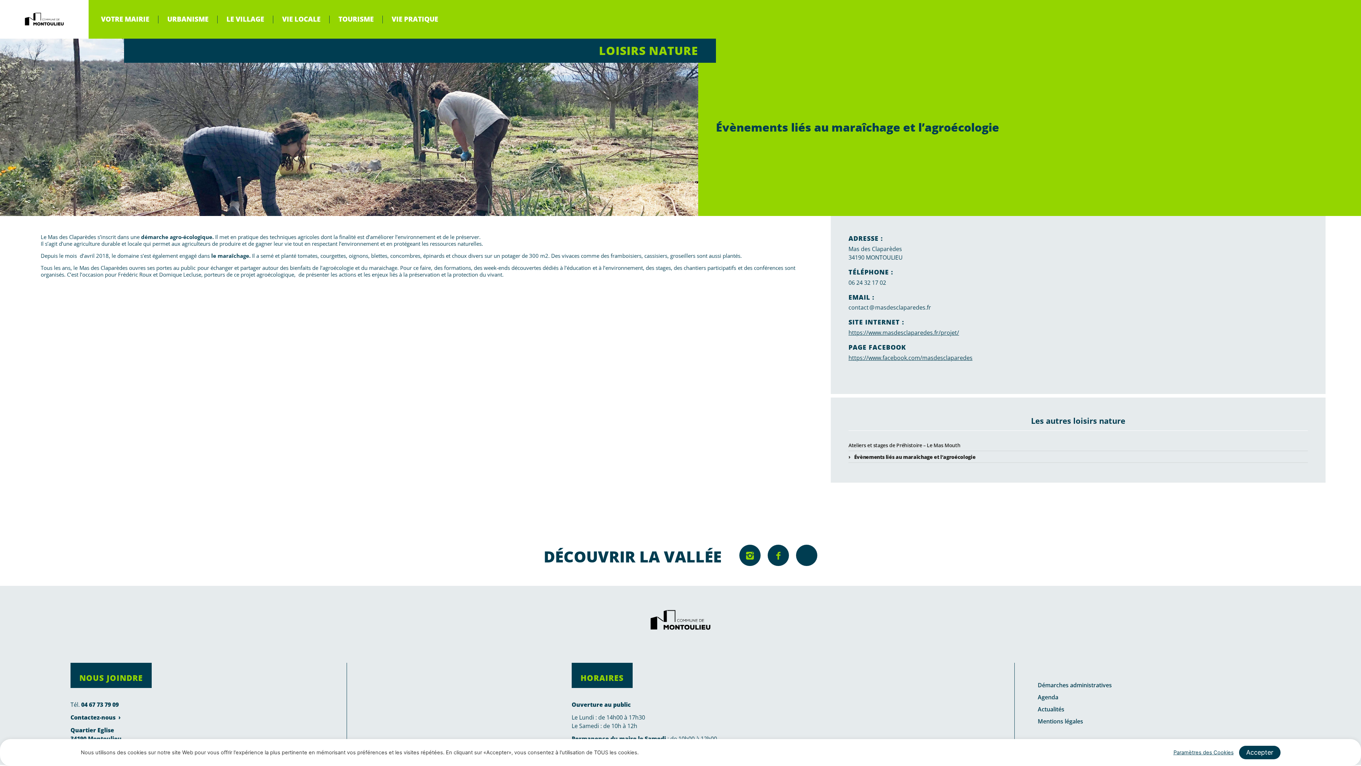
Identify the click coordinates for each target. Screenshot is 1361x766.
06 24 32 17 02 (867, 283)
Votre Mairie (125, 19)
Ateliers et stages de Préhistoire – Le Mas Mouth (904, 445)
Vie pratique (415, 19)
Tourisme (356, 19)
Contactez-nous (93, 717)
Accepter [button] (1259, 752)
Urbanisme (187, 19)
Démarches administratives (1075, 685)
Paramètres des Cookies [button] (1204, 752)
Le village (245, 19)
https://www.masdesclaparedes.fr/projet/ (903, 333)
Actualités (1051, 709)
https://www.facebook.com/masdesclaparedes (910, 358)
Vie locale (301, 19)
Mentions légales (1060, 721)
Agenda (1048, 697)
